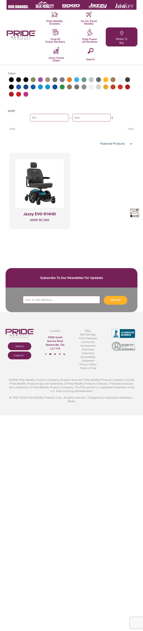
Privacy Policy (88, 364)
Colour (12, 73)
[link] (46, 354)
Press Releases (88, 338)
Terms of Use (88, 368)
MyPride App (88, 334)
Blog (88, 330)
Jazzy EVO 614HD (39, 214)
